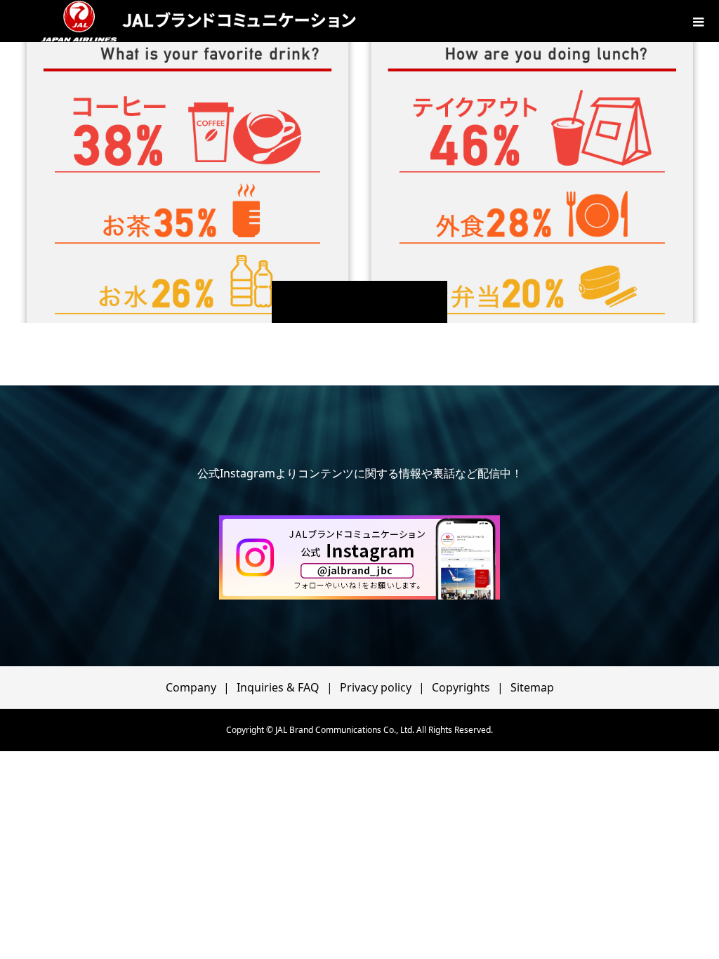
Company (191, 687)
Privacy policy (375, 687)
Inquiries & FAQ (278, 687)
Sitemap (532, 687)
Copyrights (461, 687)
